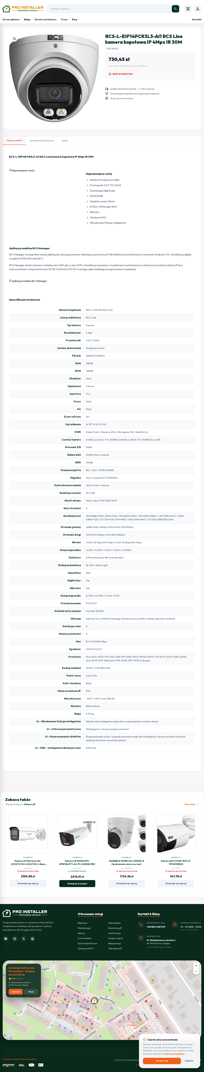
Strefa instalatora (45, 19)
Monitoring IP (115, 928)
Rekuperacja (114, 943)
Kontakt (196, 19)
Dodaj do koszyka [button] (77, 883)
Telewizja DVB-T (86, 948)
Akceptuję (162, 1061)
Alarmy (81, 933)
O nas (64, 19)
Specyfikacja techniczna (42, 140)
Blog (74, 19)
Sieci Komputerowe (87, 943)
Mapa (31, 992)
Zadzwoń (16, 992)
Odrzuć (189, 1061)
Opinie (65, 140)
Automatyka (114, 923)
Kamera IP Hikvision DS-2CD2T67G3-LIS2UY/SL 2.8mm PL (28, 864)
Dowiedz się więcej (28, 883)
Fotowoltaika (84, 938)
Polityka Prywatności (127, 1060)
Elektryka (82, 923)
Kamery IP (29, 804)
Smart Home (114, 933)
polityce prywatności (174, 1054)
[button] (14, 39)
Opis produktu (14, 140)
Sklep (27, 19)
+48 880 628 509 (156, 926)
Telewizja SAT (115, 948)
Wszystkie (192, 804)
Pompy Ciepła (115, 938)
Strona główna (11, 19)
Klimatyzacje (84, 928)
